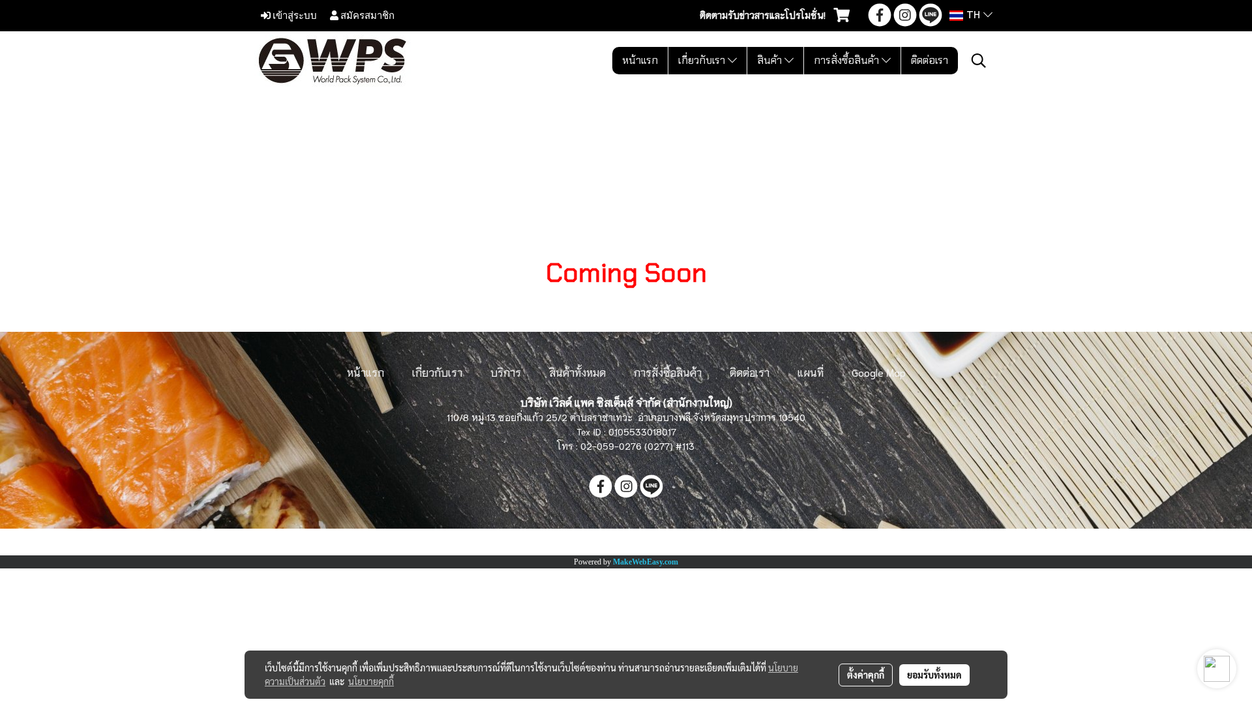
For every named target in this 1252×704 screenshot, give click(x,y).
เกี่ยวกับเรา (703, 60)
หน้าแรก (640, 60)
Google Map (879, 372)
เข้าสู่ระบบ (294, 15)
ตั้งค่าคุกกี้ (865, 675)
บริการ (505, 372)
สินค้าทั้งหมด (577, 372)
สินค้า (770, 60)
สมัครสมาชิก (366, 15)
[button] (978, 60)
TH (973, 15)
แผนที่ (810, 372)
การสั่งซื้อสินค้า (848, 60)
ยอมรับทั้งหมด (934, 675)
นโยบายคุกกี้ (371, 681)
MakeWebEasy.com (645, 561)
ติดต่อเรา (929, 60)
